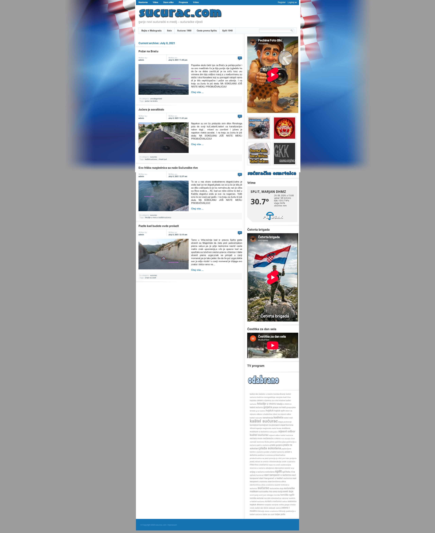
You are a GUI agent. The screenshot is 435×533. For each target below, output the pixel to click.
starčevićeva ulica (277, 481)
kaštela (278, 417)
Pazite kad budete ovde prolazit (158, 226)
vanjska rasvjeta (271, 504)
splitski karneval (257, 475)
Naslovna (143, 2)
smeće (287, 468)
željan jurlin (280, 514)
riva (252, 464)
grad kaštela (260, 411)
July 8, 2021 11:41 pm (177, 118)
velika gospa (284, 504)
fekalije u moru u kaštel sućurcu (158, 217)
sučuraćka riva (265, 491)
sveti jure (262, 495)
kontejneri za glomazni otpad (272, 425)
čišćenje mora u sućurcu (267, 511)
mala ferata (276, 428)
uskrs (284, 501)
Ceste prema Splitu (207, 30)
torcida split (287, 494)
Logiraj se (292, 2)
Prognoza (183, 2)
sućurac (263, 488)
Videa (155, 2)
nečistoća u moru (272, 438)
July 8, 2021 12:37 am (177, 176)
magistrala (267, 428)
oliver (293, 438)
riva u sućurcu (261, 464)
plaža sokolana (270, 448)
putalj (252, 461)
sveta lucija (278, 491)
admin (141, 60)
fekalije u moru (266, 404)
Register (282, 2)
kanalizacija (268, 417)
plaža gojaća (276, 444)
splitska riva (288, 471)
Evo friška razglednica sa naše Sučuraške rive (168, 168)
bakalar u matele (266, 394)
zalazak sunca (275, 508)
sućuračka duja (276, 488)
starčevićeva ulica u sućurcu (262, 485)
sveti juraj (254, 495)
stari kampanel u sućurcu (277, 474)
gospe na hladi (279, 407)
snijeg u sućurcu (257, 471)
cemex (260, 400)
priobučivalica (279, 455)
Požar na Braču (148, 51)
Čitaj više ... (197, 92)
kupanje (258, 428)
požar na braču (151, 100)
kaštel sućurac (151, 159)
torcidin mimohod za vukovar (276, 498)
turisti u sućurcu (273, 501)
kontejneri (254, 425)
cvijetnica (267, 400)
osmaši (253, 441)
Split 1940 (227, 30)
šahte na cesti (268, 514)
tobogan (270, 495)
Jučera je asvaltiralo (151, 109)
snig (292, 468)
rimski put (163, 159)
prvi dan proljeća (289, 458)
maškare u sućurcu (259, 431)
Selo (169, 30)
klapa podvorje (285, 421)
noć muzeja (285, 438)
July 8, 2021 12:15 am (177, 234)
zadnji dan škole (261, 508)
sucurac (153, 156)
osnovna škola (263, 442)
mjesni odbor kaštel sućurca (281, 435)
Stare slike (168, 2)
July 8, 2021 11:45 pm (177, 60)
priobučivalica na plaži (259, 458)
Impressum (172, 524)
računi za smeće (262, 461)
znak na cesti (150, 277)
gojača (267, 407)
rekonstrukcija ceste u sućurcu (282, 461)
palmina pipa (280, 442)
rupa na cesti (274, 464)
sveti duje (288, 491)
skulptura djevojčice (275, 468)
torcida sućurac (257, 498)
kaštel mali (288, 418)
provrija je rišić (275, 458)
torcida (277, 495)
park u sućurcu (263, 445)
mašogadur (273, 432)
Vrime (196, 2)
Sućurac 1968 (184, 30)
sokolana (270, 471)
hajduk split (279, 410)
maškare (286, 428)
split (278, 471)
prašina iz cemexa (265, 455)
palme (272, 442)
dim (273, 400)
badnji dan (254, 394)
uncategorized (156, 98)
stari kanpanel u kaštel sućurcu (275, 478)
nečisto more (256, 438)
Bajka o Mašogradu (151, 30)
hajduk (270, 410)
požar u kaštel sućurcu (274, 452)
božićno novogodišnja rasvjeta (270, 397)
